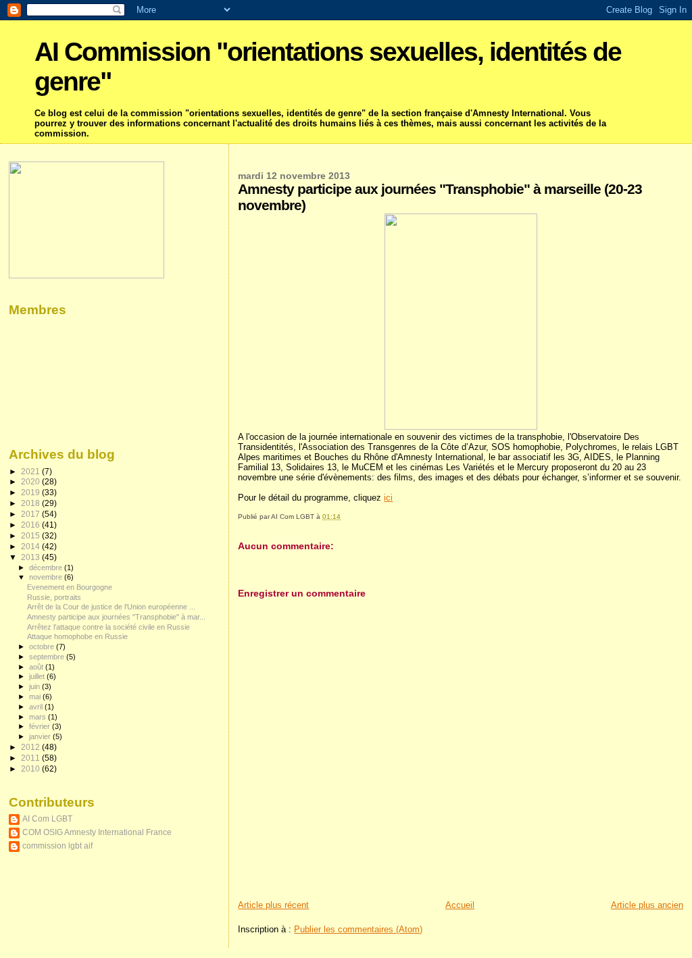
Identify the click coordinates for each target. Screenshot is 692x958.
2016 (31, 524)
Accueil (459, 905)
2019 (31, 492)
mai (36, 696)
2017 (31, 513)
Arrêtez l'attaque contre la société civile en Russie (108, 627)
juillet (38, 676)
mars (38, 717)
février (40, 726)
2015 (31, 535)
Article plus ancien (647, 905)
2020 (31, 481)
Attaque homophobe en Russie (77, 636)
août (37, 667)
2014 (31, 546)
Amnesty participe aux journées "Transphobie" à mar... (116, 617)
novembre (46, 577)
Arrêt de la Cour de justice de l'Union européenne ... (111, 607)
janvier (41, 736)
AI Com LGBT (47, 818)
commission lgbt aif (57, 845)
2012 (31, 746)
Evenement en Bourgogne (69, 587)
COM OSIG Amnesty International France (97, 832)
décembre (46, 567)
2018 (31, 503)
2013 (31, 557)
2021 (31, 471)
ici (388, 498)
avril (37, 707)
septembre (47, 657)
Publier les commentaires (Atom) (358, 929)
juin (35, 686)
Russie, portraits (54, 597)
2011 (31, 757)
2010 (31, 768)
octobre (42, 646)
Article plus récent (273, 905)
